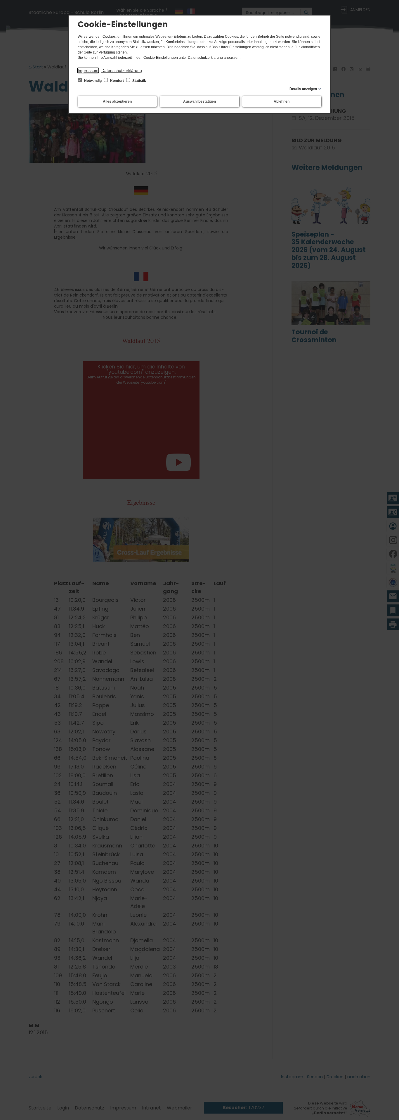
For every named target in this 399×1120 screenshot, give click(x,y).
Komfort (117, 81)
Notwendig (93, 81)
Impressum (88, 70)
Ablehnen (281, 101)
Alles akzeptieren (117, 101)
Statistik (138, 81)
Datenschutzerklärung (121, 70)
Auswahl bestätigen (199, 101)
